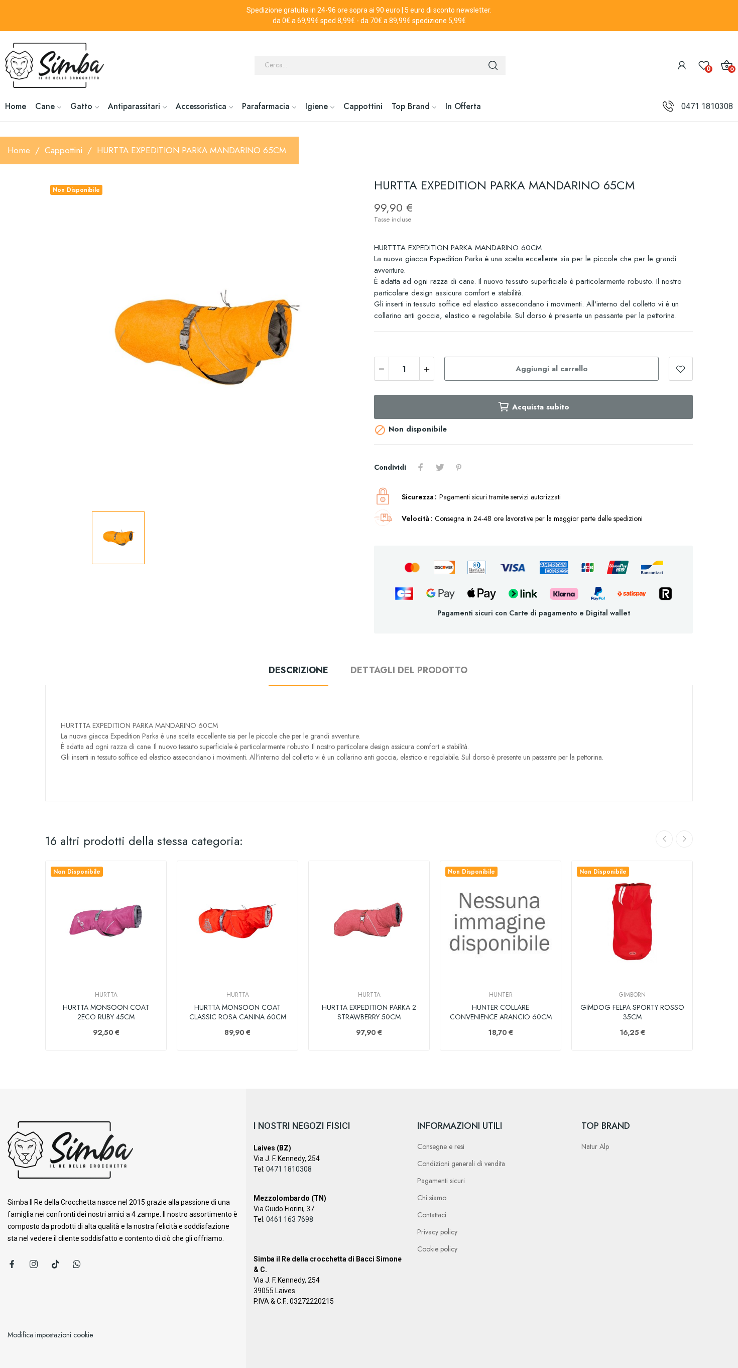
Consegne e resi (440, 1146)
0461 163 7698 (289, 1219)
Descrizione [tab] (298, 670)
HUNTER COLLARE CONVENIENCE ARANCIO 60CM (501, 1012)
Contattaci (431, 1215)
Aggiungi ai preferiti (681, 369)
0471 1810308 (707, 106)
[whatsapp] (76, 1264)
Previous (664, 839)
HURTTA (106, 995)
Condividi (420, 467)
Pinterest (458, 467)
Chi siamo (431, 1198)
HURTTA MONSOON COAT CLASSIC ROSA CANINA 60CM (237, 1012)
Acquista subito (540, 406)
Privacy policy (437, 1232)
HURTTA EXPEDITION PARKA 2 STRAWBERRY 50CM (369, 1012)
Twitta (439, 467)
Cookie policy (437, 1249)
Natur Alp (595, 1146)
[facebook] (12, 1264)
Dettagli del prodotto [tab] (408, 670)
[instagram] (33, 1264)
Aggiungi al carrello (552, 368)
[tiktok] (55, 1264)
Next (684, 839)
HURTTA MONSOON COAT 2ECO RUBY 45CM (106, 1012)
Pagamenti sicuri (441, 1181)
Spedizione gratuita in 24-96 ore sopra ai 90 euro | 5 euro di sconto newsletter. (369, 10)
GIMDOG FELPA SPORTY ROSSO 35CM (632, 1012)
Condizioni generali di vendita (461, 1164)
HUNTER (501, 995)
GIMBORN (632, 995)
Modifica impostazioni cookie (50, 1335)
